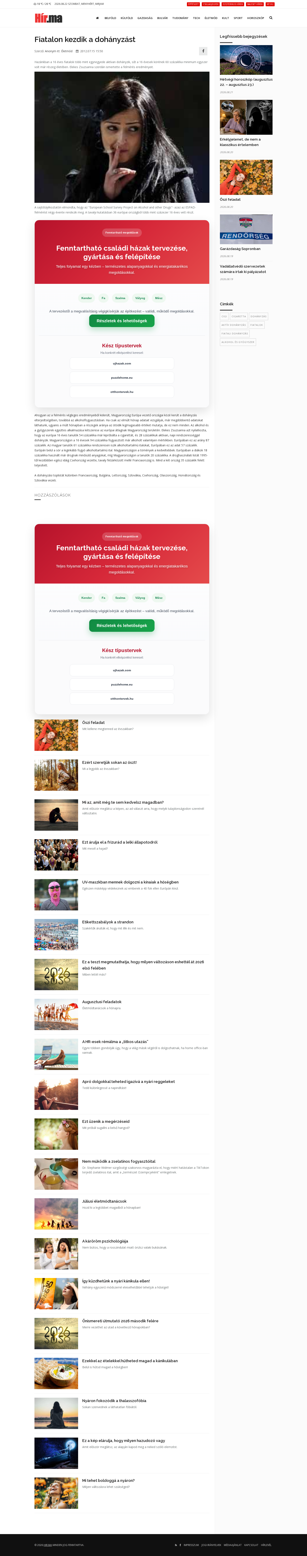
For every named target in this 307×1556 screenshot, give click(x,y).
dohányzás (258, 316)
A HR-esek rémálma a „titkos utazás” (115, 1041)
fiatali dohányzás (235, 333)
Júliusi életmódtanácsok (104, 1201)
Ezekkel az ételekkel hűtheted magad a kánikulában (130, 1361)
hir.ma (48, 1545)
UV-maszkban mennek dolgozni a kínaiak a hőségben (130, 882)
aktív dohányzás (234, 324)
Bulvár (162, 18)
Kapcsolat (251, 1545)
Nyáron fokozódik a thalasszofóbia (114, 1401)
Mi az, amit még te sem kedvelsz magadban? (123, 802)
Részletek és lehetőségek (122, 321)
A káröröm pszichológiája (105, 1241)
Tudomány (180, 18)
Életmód (211, 18)
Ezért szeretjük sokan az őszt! (109, 762)
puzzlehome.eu (122, 377)
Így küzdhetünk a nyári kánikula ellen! (116, 1281)
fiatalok (256, 324)
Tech (196, 18)
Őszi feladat (93, 722)
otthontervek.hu (121, 391)
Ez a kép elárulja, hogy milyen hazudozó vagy (123, 1440)
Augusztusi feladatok (102, 1002)
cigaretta (239, 316)
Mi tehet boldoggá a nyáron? (108, 1480)
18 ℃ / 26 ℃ (43, 4)
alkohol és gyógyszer (238, 342)
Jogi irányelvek (211, 1545)
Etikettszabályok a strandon (107, 922)
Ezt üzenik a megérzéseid (105, 1121)
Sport (238, 18)
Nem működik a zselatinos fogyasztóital (118, 1161)
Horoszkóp (255, 18)
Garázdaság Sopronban (240, 249)
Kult (225, 18)
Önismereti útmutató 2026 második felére (120, 1321)
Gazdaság (145, 18)
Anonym (50, 51)
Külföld (127, 18)
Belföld (110, 18)
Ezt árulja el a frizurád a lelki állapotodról (119, 842)
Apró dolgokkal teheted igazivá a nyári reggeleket (128, 1081)
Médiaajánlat (233, 1545)
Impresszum (191, 1545)
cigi (224, 316)
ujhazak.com (122, 363)
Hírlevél (266, 1545)
